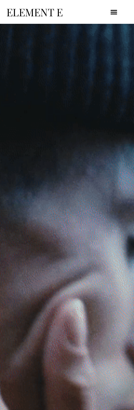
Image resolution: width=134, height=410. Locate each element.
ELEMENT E (35, 12)
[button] (114, 12)
